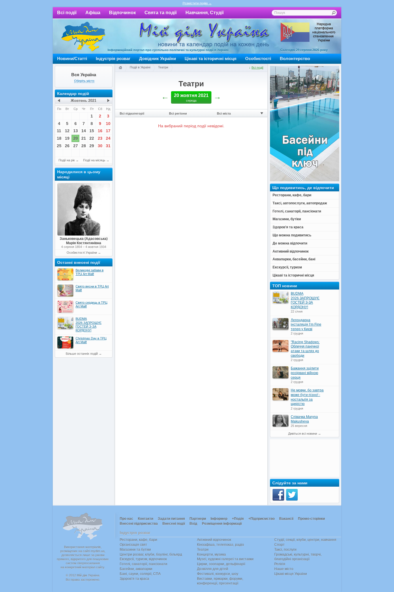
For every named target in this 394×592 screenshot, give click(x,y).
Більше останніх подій (82, 353)
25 (59, 145)
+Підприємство (261, 519)
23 (100, 138)
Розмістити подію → (197, 3)
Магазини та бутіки (135, 550)
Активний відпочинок (214, 540)
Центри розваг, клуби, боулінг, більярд (151, 554)
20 (75, 138)
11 (59, 130)
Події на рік (67, 160)
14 (83, 130)
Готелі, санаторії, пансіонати (143, 564)
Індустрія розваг (113, 58)
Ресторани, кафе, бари (138, 540)
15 (91, 130)
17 (108, 130)
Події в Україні (140, 67)
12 (67, 130)
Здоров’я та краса (134, 579)
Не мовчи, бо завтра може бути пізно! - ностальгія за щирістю (307, 397)
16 (100, 130)
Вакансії (286, 519)
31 (108, 145)
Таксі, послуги (285, 550)
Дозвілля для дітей (212, 569)
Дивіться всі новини (302, 433)
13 (75, 130)
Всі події (67, 12)
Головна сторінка (120, 68)
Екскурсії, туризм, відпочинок (143, 559)
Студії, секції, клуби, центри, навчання (305, 540)
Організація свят (133, 545)
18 (59, 138)
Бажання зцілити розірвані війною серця (305, 372)
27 (75, 145)
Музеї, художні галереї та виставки (225, 559)
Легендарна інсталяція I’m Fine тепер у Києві (306, 324)
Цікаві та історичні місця (211, 58)
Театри (163, 67)
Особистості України (82, 252)
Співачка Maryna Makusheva (304, 419)
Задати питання (171, 519)
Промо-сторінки (311, 519)
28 (83, 145)
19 (67, 138)
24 (108, 138)
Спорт (279, 545)
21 (83, 138)
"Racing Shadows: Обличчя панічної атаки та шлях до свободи (305, 349)
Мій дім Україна (83, 36)
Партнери (198, 519)
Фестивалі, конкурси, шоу (217, 574)
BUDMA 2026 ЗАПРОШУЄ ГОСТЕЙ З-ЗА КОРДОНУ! (305, 300)
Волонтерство (295, 58)
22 (91, 138)
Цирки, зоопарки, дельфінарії (221, 564)
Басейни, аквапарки (136, 569)
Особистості (258, 58)
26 (67, 145)
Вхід (193, 524)
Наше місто (283, 569)
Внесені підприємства (139, 524)
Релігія (279, 564)
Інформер (219, 519)
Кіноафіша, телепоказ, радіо (220, 545)
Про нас (126, 519)
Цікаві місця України (290, 574)
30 (100, 145)
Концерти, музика (211, 554)
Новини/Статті (72, 58)
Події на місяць (94, 160)
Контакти (145, 519)
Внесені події (173, 524)
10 (108, 123)
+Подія (238, 519)
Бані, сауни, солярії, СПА (140, 574)
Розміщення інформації (222, 524)
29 (91, 145)
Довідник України (157, 58)
